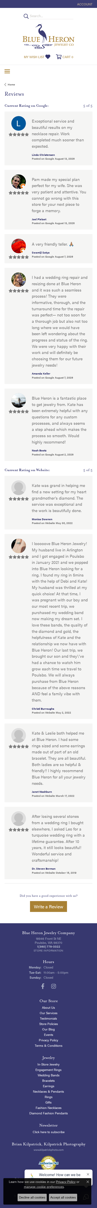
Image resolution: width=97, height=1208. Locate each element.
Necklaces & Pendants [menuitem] (48, 1091)
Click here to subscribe (49, 1132)
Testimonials (48, 1018)
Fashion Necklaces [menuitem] (49, 1107)
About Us (48, 1007)
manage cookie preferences (44, 1187)
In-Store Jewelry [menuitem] (48, 1064)
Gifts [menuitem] (48, 1102)
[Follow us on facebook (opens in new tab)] (43, 986)
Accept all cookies (63, 1197)
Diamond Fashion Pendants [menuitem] (48, 1113)
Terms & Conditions (48, 1045)
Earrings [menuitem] (48, 1086)
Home (11, 84)
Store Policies (48, 1023)
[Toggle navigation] (7, 71)
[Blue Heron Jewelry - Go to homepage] (48, 36)
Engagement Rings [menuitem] (48, 1069)
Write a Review (48, 906)
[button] (84, 4)
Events (48, 1034)
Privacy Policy (48, 1040)
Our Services (49, 1013)
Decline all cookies (32, 1197)
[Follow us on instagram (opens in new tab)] (53, 986)
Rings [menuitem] (49, 1096)
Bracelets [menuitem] (48, 1080)
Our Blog (48, 1029)
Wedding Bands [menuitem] (49, 1075)
